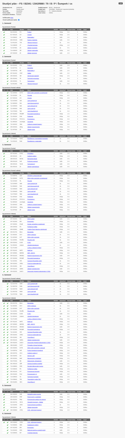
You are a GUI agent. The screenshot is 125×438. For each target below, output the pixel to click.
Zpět (120, 3)
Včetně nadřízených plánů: (10, 20)
